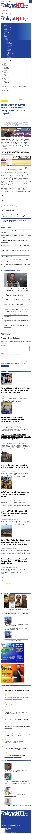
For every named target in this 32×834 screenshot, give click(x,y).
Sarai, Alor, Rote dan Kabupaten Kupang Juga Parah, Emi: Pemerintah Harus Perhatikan (15, 542)
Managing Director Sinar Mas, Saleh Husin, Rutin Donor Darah (17, 326)
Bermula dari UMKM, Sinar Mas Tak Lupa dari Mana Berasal (16, 315)
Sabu (8, 471)
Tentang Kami (7, 828)
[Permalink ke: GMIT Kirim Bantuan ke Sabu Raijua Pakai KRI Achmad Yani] (6, 456)
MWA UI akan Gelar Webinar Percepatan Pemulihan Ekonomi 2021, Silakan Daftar (15, 305)
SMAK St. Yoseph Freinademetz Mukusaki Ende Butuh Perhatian (15, 265)
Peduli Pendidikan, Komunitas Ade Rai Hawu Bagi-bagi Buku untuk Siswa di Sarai (15, 255)
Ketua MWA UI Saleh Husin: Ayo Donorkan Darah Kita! (17, 300)
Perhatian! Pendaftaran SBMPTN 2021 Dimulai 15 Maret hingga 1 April (16, 260)
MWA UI (4, 205)
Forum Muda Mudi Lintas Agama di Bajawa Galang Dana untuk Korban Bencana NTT (16, 390)
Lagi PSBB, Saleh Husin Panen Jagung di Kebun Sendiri (17, 320)
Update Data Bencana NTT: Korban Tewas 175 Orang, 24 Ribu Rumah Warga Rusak (16, 437)
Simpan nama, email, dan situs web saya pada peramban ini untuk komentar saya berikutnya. (14, 362)
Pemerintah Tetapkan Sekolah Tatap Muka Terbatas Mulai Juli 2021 (15, 241)
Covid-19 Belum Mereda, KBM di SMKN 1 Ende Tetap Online (15, 251)
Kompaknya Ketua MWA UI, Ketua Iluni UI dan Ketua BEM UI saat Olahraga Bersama (16, 294)
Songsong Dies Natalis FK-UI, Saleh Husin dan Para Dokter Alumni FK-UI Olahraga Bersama (15, 152)
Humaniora (7, 117)
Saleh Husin (12, 205)
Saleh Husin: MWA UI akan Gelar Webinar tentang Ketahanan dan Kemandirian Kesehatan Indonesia (17, 289)
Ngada (14, 396)
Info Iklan (6, 831)
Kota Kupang (16, 443)
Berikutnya (7, 583)
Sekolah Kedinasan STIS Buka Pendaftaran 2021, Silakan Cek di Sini (16, 236)
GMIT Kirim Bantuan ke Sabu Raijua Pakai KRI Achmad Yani (14, 466)
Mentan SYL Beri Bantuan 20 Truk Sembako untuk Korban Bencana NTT (14, 513)
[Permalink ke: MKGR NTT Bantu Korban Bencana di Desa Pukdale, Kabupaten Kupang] (6, 408)
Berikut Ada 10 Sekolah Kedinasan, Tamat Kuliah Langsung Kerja (14, 231)
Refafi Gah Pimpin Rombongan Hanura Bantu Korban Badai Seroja (15, 494)
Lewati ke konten (5, 1)
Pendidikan (4, 101)
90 (4, 581)
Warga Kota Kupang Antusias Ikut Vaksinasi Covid (17, 781)
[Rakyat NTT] (15, 5)
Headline (3, 396)
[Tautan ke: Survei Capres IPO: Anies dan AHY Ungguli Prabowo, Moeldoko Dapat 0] (15, 601)
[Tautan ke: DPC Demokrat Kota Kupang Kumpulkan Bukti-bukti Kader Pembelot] (8, 620)
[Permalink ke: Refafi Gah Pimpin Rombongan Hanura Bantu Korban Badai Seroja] (6, 483)
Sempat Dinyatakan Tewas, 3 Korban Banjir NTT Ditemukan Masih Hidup (14, 561)
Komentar (3, 345)
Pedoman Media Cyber (10, 832)
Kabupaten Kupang (12, 426)
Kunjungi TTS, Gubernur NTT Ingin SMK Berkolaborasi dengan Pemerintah (15, 246)
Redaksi (6, 829)
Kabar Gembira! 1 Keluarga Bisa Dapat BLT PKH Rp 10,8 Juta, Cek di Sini (15, 215)
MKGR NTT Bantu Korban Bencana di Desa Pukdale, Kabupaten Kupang (12, 419)
